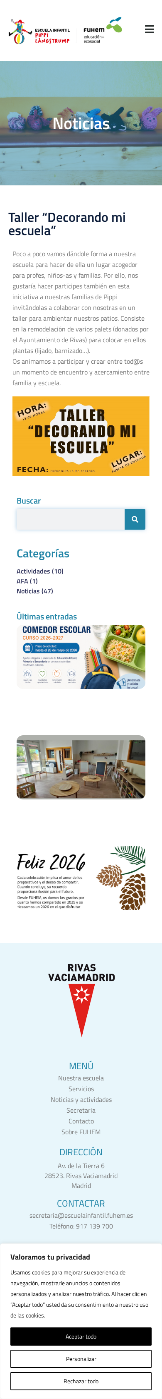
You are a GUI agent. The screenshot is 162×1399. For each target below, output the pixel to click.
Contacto (81, 1121)
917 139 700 (94, 1226)
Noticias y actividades (81, 1099)
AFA (27, 581)
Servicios (81, 1089)
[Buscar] (135, 519)
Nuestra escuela (81, 1078)
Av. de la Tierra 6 (81, 1166)
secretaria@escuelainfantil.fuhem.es (81, 1215)
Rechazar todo (81, 1381)
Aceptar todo (81, 1336)
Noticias (35, 591)
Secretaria (81, 1110)
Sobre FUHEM (81, 1132)
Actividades (40, 571)
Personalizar (81, 1358)
